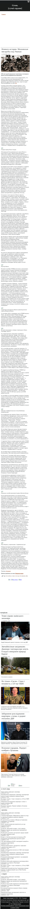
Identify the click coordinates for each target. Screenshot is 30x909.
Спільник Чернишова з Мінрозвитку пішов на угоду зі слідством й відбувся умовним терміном (15, 816)
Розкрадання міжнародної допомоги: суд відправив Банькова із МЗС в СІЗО (14, 857)
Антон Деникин (22, 575)
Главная (3, 14)
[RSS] (20, 579)
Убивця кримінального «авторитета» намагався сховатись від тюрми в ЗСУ (13, 846)
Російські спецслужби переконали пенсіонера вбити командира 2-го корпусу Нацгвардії (14, 862)
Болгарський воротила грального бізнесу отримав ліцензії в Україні (14, 888)
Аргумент (8, 571)
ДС (16, 83)
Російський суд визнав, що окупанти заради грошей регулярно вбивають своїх (14, 833)
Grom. (15, 5)
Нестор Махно (8, 575)
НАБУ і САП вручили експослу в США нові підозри (15, 850)
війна (27, 575)
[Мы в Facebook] (9, 785)
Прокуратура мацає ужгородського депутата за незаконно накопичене (13, 893)
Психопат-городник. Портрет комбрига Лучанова (14, 749)
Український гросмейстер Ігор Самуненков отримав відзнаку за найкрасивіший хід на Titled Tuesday (14, 869)
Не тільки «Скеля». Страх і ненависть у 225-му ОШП (13, 682)
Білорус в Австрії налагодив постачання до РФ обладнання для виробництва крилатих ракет (13, 837)
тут (27, 900)
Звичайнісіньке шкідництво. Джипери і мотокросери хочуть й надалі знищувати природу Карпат (15, 650)
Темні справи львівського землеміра (12, 616)
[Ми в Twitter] (14, 579)
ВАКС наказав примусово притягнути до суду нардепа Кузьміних (13, 824)
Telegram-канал (17, 903)
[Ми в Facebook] (9, 579)
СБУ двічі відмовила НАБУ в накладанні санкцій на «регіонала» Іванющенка (14, 842)
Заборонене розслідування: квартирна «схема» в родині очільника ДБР (13, 716)
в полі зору (17, 575)
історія (13, 575)
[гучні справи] (10, 898)
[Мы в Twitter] (14, 785)
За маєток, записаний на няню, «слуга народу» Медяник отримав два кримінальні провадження (14, 829)
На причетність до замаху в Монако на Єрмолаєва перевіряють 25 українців (14, 820)
